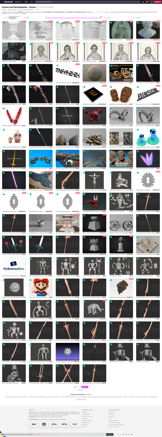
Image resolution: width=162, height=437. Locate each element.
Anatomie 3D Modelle (81, 399)
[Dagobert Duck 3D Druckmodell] (148, 352)
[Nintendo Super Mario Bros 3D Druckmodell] (41, 287)
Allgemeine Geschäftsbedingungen (116, 424)
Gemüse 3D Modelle (81, 396)
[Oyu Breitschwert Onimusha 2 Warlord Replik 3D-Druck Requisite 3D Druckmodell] (148, 201)
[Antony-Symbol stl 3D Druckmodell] (67, 51)
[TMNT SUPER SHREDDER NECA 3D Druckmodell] (41, 266)
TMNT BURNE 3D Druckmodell (116, 275)
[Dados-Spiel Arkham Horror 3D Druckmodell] (41, 158)
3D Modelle (84, 412)
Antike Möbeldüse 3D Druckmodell (143, 190)
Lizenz (110, 418)
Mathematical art (11, 13)
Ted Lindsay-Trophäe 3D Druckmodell (117, 254)
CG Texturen (84, 418)
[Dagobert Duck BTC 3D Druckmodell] (121, 352)
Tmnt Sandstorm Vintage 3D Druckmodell (144, 275)
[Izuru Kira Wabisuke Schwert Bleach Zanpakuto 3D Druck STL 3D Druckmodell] (67, 116)
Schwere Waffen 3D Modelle (141, 396)
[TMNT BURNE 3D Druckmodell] (121, 266)
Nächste (84, 387)
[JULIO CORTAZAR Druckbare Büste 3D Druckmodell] (121, 158)
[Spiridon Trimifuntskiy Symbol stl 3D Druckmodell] (41, 51)
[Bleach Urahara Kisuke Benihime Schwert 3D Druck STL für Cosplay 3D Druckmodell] (41, 116)
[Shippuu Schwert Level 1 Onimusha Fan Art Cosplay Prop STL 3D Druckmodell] (41, 330)
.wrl (105, 12)
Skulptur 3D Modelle (10, 396)
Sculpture (19, 13)
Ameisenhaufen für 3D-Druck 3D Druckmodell (145, 254)
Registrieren (157, 1)
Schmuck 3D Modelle (92, 396)
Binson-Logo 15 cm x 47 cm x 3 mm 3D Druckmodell (147, 104)
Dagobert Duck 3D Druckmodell (142, 361)
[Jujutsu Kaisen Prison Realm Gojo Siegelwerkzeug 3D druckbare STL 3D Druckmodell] (94, 116)
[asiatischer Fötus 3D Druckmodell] (14, 51)
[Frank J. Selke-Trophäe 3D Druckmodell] (94, 244)
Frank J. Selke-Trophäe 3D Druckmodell (91, 254)
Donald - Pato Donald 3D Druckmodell (10, 383)
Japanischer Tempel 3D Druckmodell (63, 232)
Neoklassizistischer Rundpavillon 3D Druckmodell (66, 39)
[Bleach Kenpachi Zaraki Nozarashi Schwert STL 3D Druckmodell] (67, 94)
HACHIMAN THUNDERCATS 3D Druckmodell (91, 275)
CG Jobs (84, 426)
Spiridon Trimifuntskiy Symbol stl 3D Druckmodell (39, 61)
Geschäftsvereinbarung (114, 420)
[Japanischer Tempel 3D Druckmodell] (67, 223)
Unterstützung (112, 412)
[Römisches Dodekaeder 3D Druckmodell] (67, 352)
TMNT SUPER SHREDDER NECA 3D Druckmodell (39, 275)
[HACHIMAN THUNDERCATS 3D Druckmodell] (94, 266)
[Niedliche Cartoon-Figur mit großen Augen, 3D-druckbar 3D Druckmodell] (14, 137)
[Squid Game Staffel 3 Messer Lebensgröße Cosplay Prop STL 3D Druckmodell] (41, 244)
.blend (109, 12)
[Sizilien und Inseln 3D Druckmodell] (41, 180)
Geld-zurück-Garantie (113, 426)
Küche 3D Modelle (33, 396)
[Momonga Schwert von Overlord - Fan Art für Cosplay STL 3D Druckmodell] (94, 352)
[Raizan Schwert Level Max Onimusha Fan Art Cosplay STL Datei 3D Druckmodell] (94, 330)
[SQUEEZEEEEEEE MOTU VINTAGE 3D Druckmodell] (41, 309)
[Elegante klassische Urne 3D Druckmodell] (14, 30)
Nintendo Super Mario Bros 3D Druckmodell (38, 297)
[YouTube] (132, 434)
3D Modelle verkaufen (87, 420)
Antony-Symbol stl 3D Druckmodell (63, 61)
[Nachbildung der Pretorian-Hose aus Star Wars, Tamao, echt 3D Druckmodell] (94, 158)
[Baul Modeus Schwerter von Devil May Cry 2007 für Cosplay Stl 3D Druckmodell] (67, 373)
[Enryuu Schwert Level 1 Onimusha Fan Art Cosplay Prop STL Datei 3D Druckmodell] (121, 330)
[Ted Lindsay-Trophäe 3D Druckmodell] (121, 244)
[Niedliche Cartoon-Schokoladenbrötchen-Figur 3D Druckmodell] (121, 94)
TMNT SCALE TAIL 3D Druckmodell (117, 211)
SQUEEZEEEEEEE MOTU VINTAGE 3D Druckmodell (39, 318)
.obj (93, 12)
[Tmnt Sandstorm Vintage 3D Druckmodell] (148, 266)
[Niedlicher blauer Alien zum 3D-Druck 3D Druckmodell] (148, 137)
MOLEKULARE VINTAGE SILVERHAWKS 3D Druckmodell (40, 361)
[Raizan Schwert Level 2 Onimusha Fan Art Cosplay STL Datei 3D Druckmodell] (148, 330)
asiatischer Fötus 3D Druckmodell (9, 61)
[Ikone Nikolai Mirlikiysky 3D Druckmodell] (121, 51)
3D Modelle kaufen (87, 410)
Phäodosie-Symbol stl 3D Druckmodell (144, 61)
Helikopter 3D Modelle (128, 396)
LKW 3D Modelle (153, 396)
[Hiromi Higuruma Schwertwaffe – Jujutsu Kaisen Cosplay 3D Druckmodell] (14, 158)
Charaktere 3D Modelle (22, 396)
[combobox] (119, 18)
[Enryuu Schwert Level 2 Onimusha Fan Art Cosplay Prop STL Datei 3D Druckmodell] (67, 330)
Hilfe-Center (111, 414)
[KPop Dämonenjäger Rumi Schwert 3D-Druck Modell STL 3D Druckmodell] (14, 180)
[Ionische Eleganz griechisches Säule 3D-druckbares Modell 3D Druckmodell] (94, 30)
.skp (102, 12)
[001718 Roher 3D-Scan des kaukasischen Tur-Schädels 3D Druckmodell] (121, 116)
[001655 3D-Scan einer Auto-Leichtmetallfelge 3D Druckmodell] (121, 223)
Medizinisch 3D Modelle (116, 396)
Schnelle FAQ (112, 416)
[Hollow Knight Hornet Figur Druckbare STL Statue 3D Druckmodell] (94, 201)
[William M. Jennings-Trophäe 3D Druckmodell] (94, 223)
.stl (95, 12)
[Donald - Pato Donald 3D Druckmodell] (14, 373)
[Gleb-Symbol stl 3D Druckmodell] (94, 51)
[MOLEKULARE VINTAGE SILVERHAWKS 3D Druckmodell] (41, 352)
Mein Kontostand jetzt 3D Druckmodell (10, 275)
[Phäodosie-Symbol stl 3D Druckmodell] (148, 51)
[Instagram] (118, 434)
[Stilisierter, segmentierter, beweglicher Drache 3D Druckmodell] (14, 116)
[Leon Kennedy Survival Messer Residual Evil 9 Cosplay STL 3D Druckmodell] (148, 73)
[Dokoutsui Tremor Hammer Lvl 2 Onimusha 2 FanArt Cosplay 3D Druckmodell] (94, 287)
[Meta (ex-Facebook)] (126, 434)
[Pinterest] (123, 434)
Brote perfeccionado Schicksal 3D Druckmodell (65, 168)
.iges (97, 12)
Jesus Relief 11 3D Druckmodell (116, 39)
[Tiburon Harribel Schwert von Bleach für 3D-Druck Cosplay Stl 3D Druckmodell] (41, 373)
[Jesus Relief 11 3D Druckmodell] (121, 30)
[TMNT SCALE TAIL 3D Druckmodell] (121, 201)
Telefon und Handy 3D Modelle (68, 396)
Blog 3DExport (85, 424)
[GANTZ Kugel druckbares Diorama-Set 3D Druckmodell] (121, 73)
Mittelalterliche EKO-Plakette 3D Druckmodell (92, 104)
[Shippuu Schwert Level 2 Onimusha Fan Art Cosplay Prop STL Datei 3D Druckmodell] (148, 309)
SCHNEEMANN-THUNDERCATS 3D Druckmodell (65, 275)
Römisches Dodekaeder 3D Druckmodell (64, 361)
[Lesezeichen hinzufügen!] (24, 37)
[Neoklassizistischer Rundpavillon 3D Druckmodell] (67, 30)
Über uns (31, 410)
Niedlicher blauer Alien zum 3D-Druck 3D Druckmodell (147, 147)
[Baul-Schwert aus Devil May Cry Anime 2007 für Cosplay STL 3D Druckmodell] (94, 373)
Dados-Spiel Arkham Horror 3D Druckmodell (38, 168)
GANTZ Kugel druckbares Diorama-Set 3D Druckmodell (121, 82)
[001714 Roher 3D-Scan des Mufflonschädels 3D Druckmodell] (148, 116)
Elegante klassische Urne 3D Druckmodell (10, 39)
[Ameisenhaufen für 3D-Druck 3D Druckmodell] (148, 244)
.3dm (100, 12)
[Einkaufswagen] (21, 37)
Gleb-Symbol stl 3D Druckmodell (89, 61)
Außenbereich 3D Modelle (54, 396)
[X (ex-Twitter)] (121, 434)
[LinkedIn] (129, 434)
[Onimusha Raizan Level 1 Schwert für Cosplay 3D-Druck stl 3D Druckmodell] (14, 352)
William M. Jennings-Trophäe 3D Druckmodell (92, 232)
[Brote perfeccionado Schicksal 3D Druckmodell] (67, 158)
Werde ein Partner (86, 422)
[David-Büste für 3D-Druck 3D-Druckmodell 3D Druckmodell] (148, 30)
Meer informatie (37, 434)
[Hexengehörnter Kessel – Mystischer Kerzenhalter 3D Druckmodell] (41, 223)
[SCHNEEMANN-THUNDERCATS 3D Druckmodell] (67, 266)
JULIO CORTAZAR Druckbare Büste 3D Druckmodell (120, 168)
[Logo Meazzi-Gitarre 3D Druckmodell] (67, 73)
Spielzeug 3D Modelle (104, 396)
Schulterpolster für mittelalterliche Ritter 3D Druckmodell (121, 297)
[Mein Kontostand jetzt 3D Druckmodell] (14, 266)
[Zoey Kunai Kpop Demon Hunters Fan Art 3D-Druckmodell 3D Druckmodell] (148, 158)
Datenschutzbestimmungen (115, 422)
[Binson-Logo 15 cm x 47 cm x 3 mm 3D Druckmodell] (148, 94)
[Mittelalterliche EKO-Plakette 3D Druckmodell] (94, 94)
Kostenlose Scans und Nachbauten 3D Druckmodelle (14, 17)
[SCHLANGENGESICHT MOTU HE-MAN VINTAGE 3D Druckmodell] (14, 330)
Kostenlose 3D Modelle (87, 416)
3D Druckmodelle (86, 414)
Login (152, 1)
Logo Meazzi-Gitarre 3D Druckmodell (63, 82)
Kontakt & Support (114, 410)
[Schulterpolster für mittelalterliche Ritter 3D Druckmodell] (121, 287)
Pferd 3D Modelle (43, 396)
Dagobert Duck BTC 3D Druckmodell (117, 361)
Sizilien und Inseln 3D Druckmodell (36, 190)
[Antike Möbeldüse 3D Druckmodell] (148, 180)
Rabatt (27, 17)
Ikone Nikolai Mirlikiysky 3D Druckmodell (118, 61)
